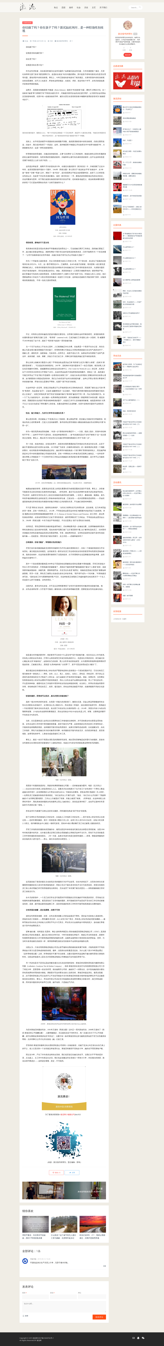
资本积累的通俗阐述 (129, 118)
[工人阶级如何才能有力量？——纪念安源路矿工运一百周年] (117, 389)
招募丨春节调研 (128, 596)
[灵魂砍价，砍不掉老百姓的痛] (117, 198)
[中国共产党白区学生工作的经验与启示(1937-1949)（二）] (117, 446)
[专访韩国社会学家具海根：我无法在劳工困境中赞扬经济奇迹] (117, 326)
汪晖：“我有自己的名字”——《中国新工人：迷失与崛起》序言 (132, 340)
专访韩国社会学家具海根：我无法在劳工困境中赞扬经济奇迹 (132, 326)
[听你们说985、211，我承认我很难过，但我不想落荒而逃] (93, 1224)
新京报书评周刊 (62, 41)
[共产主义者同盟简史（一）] (117, 402)
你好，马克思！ (128, 140)
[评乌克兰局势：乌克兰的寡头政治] (117, 153)
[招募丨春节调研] (117, 598)
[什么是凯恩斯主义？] (117, 271)
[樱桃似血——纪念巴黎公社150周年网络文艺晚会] (117, 575)
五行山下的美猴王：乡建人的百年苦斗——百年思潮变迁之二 (132, 209)
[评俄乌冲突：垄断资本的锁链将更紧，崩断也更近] (117, 176)
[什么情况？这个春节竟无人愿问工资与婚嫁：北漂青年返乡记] (64, 1224)
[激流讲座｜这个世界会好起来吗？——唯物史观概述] (117, 528)
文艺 (94, 7)
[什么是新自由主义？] (117, 260)
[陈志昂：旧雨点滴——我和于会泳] (117, 468)
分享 (73, 1172)
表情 (26, 1316)
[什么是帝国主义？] (117, 249)
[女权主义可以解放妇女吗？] (117, 315)
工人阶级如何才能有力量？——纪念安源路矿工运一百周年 (132, 388)
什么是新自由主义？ (129, 258)
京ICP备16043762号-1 (46, 1338)
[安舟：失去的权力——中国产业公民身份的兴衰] (117, 304)
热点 (56, 7)
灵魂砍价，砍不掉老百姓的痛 (132, 196)
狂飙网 (124, 619)
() (57, 1172)
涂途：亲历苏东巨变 (129, 411)
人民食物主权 (117, 619)
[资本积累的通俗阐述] (117, 120)
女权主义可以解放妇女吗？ (131, 313)
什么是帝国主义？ (128, 247)
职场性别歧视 (27, 23)
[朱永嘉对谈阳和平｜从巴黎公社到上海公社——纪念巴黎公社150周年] (117, 493)
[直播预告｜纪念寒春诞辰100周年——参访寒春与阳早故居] (117, 517)
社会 (79, 7)
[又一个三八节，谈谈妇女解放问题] (117, 164)
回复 (104, 1266)
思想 (63, 7)
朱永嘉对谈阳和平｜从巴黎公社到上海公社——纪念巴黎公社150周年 (132, 493)
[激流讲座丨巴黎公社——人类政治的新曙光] (117, 553)
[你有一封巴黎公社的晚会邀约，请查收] (117, 587)
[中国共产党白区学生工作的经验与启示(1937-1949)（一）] (117, 457)
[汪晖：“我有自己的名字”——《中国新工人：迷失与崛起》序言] (117, 340)
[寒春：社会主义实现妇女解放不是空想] (117, 293)
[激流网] (29, 6)
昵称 (24, 1293)
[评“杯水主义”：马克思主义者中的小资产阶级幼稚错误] (117, 131)
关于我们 (103, 7)
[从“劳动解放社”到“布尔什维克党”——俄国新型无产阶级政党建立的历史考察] (117, 236)
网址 (79, 1293)
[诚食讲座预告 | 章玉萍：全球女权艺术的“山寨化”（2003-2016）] (117, 540)
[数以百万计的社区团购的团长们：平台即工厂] (117, 109)
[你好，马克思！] (117, 142)
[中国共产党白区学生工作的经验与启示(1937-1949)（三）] (117, 424)
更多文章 (127, 55)
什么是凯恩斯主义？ (129, 269)
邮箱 (52, 1293)
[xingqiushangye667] (127, 25)
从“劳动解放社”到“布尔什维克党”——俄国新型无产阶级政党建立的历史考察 (132, 236)
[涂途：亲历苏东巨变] (117, 413)
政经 (71, 7)
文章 (124, 50)
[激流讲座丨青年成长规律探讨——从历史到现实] (117, 564)
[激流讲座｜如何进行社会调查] (117, 506)
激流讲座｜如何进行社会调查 (132, 504)
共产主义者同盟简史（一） (131, 400)
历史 (86, 7)
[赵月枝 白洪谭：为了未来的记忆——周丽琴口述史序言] (117, 366)
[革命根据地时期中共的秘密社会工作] (117, 377)
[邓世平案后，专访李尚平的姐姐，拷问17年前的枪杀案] (35, 1224)
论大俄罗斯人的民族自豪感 (131, 280)
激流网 (35, 1338)
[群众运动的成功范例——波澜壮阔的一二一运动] (117, 435)
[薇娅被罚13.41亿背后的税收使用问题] (117, 187)
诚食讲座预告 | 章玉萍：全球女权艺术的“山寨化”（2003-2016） (132, 540)
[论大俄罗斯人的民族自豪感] (117, 282)
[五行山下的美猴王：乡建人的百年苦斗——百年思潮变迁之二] (117, 209)
